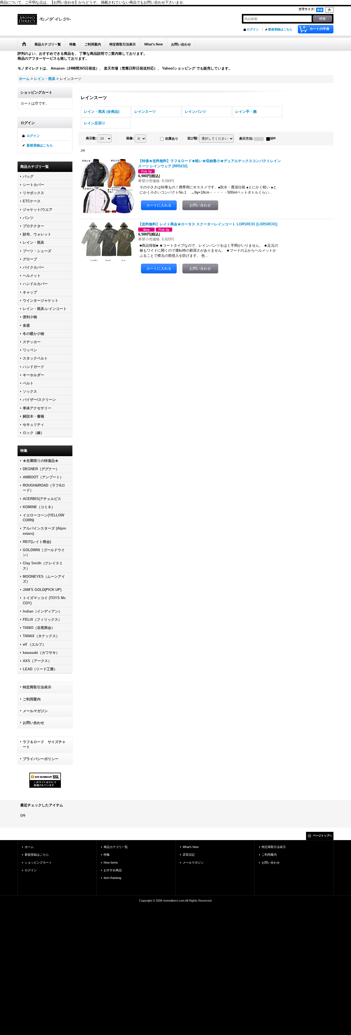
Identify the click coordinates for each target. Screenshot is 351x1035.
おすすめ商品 (113, 870)
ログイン (253, 29)
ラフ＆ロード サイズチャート (44, 744)
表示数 (91, 138)
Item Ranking (112, 877)
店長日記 (189, 854)
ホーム (29, 847)
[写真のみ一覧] (260, 138)
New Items (111, 862)
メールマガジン (35, 711)
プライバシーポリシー (40, 759)
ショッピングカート (38, 862)
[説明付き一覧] (272, 138)
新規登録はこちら (280, 29)
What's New (191, 847)
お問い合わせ (33, 723)
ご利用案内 (32, 699)
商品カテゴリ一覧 (116, 847)
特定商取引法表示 (37, 687)
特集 (107, 854)
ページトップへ (322, 835)
